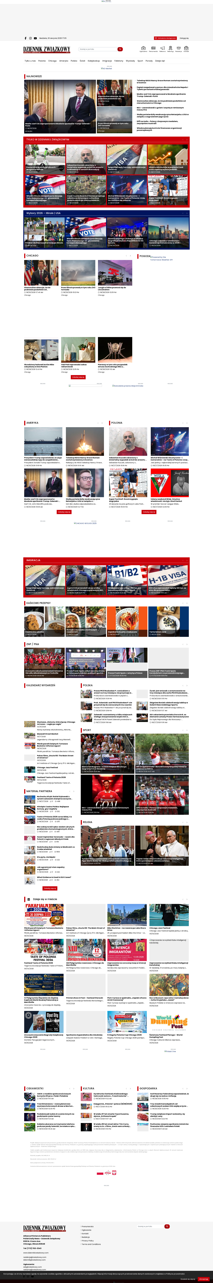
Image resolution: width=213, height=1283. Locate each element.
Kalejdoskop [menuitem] (94, 60)
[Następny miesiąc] (73, 691)
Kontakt (85, 1236)
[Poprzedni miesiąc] (26, 691)
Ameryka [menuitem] (63, 60)
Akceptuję (203, 1279)
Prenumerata (87, 1229)
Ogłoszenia (86, 1232)
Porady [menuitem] (149, 60)
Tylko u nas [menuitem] (30, 60)
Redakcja (86, 1240)
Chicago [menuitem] (52, 60)
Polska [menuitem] (74, 60)
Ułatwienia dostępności (167, 38)
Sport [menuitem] (140, 60)
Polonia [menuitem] (42, 60)
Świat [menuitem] (82, 60)
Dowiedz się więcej (188, 1279)
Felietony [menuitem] (118, 60)
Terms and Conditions (91, 1247)
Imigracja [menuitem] (107, 60)
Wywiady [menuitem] (130, 60)
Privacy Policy (88, 1243)
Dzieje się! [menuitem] (160, 60)
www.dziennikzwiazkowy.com (35, 1255)
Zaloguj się (184, 38)
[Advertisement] (106, 19)
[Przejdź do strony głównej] (42, 49)
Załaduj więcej (78, 377)
